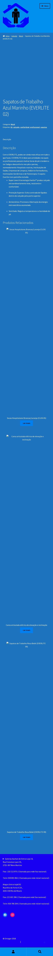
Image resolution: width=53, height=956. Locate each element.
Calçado (14, 36)
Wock (21, 36)
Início (7, 36)
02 (11, 127)
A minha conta (13, 952)
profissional (35, 127)
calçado (16, 127)
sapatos (44, 127)
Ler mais (26, 423)
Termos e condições (11, 942)
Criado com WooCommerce (32, 942)
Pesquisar (39, 952)
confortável (24, 127)
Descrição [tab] (7, 139)
